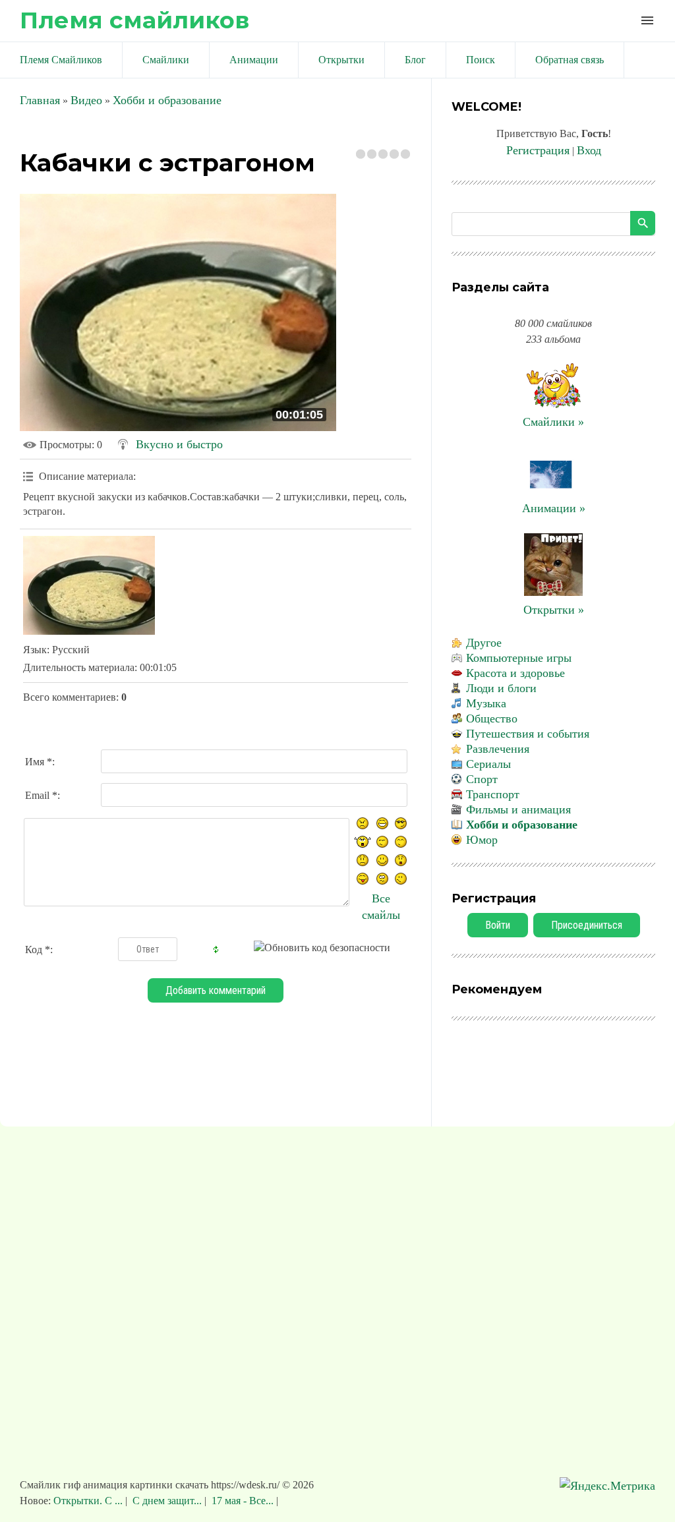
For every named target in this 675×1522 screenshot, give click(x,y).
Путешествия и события (527, 733)
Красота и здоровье (515, 673)
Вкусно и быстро (179, 444)
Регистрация (538, 150)
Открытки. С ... (89, 1500)
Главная (40, 100)
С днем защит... (167, 1500)
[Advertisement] (337, 1308)
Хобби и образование (167, 100)
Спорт (482, 779)
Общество (491, 718)
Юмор (482, 839)
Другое (484, 642)
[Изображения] (89, 585)
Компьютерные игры (519, 657)
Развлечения (497, 748)
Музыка (486, 703)
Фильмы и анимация (518, 809)
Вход (589, 150)
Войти (497, 925)
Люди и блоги (501, 688)
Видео (86, 100)
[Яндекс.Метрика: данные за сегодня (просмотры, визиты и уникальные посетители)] (607, 1486)
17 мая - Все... (242, 1500)
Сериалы (488, 764)
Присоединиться (586, 925)
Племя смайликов (134, 20)
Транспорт (492, 794)
